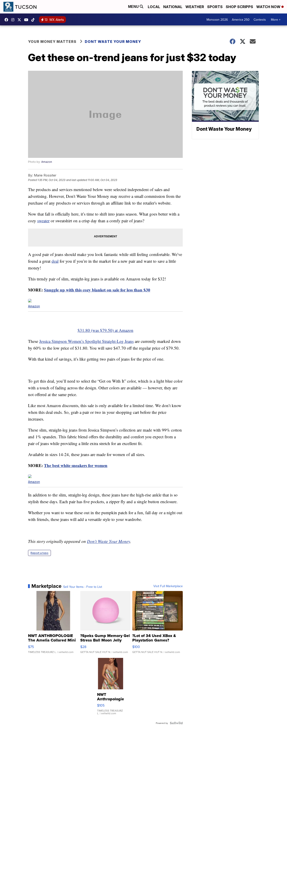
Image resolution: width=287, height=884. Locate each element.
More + (275, 19)
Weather (194, 6)
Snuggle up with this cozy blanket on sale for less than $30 (97, 290)
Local (154, 6)
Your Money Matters (52, 41)
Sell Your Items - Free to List (82, 586)
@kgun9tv (34, 20)
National (172, 6)
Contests (260, 19)
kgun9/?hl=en (14, 20)
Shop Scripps (239, 6)
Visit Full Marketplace (168, 586)
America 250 (241, 19)
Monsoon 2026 (217, 19)
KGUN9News (7, 20)
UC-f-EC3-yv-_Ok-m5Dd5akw (27, 20)
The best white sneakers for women (75, 465)
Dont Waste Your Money (113, 41)
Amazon (46, 161)
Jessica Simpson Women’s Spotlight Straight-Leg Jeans (86, 341)
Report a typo (39, 553)
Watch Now (268, 6)
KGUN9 (20, 20)
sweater (43, 220)
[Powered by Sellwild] (176, 723)
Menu (134, 7)
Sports (215, 6)
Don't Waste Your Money (108, 541)
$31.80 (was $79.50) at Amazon (105, 330)
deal (55, 261)
